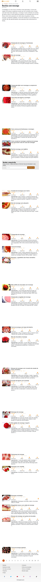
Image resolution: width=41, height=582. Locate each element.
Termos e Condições (26, 568)
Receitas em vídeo (6, 567)
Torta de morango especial (18, 547)
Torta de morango (16, 246)
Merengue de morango (17, 412)
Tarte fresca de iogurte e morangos (20, 97)
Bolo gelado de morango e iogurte (20, 423)
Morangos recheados (17, 495)
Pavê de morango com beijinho (19, 149)
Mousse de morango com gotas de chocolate (23, 516)
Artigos (4, 572)
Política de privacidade (26, 567)
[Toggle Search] (30, 1)
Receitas (4, 565)
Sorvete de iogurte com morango (20, 380)
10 (29, 560)
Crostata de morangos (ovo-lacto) (20, 190)
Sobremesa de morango (17, 454)
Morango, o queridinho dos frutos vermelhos (23, 257)
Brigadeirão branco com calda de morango (22, 505)
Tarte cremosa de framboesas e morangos (22, 129)
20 (32, 560)
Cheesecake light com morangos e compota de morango (24, 86)
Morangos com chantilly (17, 466)
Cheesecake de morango (18, 234)
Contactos (24, 565)
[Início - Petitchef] (2, 3)
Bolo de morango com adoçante (19, 203)
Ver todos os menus (7, 568)
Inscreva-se (31, 167)
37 (38, 560)
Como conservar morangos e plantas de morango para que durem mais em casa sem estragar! (24, 141)
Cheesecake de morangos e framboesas (22, 43)
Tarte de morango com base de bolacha (22, 327)
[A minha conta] (23, 1)
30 (35, 560)
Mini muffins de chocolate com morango (22, 284)
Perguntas (5, 570)
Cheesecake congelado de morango (21, 297)
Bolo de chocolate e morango (19, 337)
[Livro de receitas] (16, 1)
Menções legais (25, 570)
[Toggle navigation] (37, 1)
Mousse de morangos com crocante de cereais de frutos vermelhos (24, 369)
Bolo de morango (15, 55)
